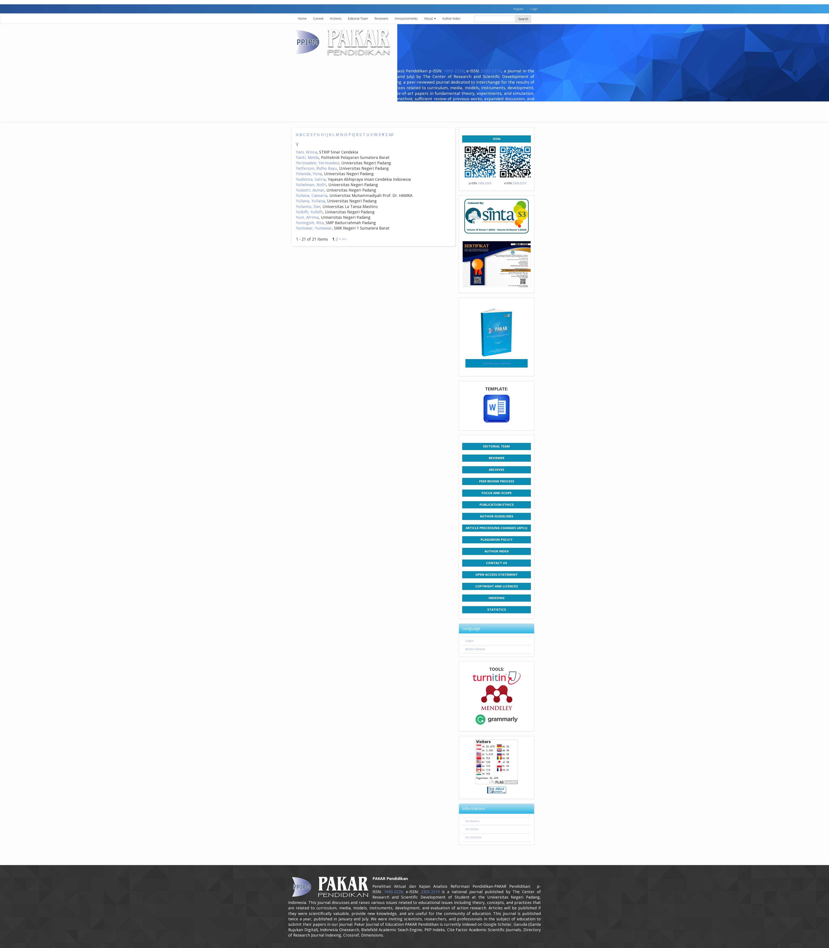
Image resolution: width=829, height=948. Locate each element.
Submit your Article (497, 363)
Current (318, 18)
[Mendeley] (496, 698)
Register (518, 9)
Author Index (451, 18)
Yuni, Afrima (307, 217)
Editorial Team (358, 18)
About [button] (429, 18)
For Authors (472, 829)
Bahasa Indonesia (475, 649)
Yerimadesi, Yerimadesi (317, 162)
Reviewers (381, 18)
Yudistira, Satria (311, 179)
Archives (336, 18)
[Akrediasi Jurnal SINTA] (496, 216)
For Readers (472, 821)
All (391, 134)
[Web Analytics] (496, 790)
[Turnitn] (496, 678)
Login (534, 9)
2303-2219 (491, 70)
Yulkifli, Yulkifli (309, 211)
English (469, 641)
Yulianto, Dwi (308, 206)
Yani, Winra (306, 152)
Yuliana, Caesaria (311, 195)
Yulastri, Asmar (310, 190)
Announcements (406, 18)
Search (523, 19)
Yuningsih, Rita (310, 222)
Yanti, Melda (307, 157)
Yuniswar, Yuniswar (314, 228)
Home (302, 18)
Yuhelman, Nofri (311, 184)
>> (344, 239)
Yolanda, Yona (309, 173)
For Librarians (473, 837)
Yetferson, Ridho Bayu (316, 168)
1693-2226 (454, 70)
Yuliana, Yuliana (310, 200)
